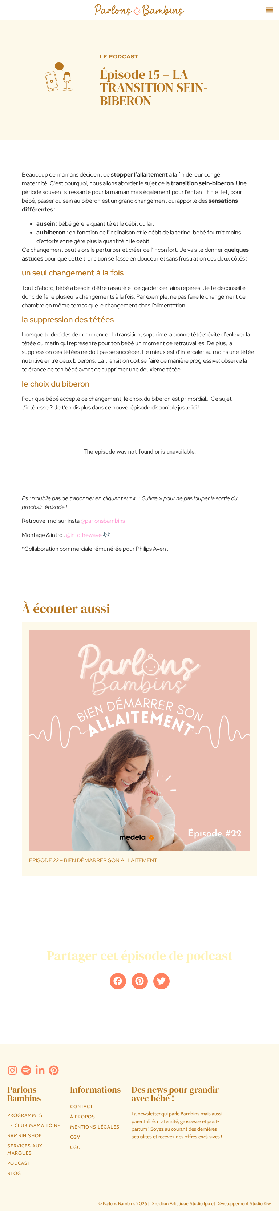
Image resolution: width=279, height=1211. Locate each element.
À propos (82, 1116)
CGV (75, 1137)
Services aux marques (25, 1149)
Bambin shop (24, 1135)
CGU (75, 1147)
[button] (269, 10)
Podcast (19, 1163)
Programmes (25, 1115)
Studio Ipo (200, 1203)
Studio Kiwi (261, 1203)
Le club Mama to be (33, 1125)
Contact (81, 1106)
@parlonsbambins (103, 521)
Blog (14, 1173)
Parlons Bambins (24, 1093)
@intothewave (84, 535)
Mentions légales (95, 1127)
